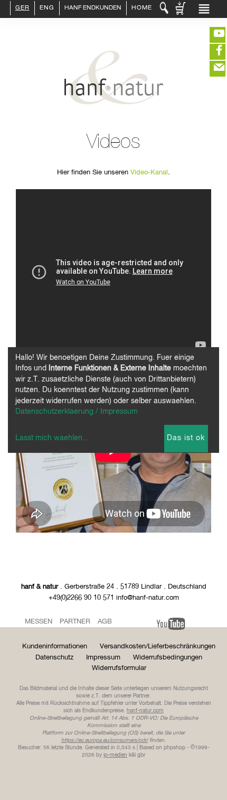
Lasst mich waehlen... (52, 438)
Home (141, 8)
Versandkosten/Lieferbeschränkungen (157, 646)
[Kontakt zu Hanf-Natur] (211, 69)
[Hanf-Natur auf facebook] (211, 52)
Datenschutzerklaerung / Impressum (76, 411)
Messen (38, 621)
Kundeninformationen (54, 646)
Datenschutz (54, 657)
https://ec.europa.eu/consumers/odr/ (104, 740)
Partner (75, 621)
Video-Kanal (149, 172)
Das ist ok (186, 438)
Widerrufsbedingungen (167, 657)
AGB (105, 621)
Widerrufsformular (119, 668)
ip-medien (115, 755)
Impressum (103, 657)
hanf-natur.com (145, 710)
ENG (47, 8)
